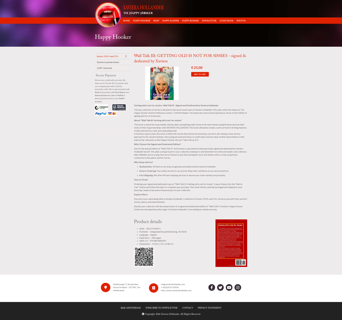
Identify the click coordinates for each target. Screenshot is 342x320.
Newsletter (209, 21)
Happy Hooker (141, 21)
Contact (187, 308)
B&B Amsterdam (131, 308)
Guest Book (226, 21)
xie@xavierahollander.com (173, 284)
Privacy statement (209, 308)
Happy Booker (190, 21)
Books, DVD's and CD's (107, 56)
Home (126, 21)
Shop (156, 21)
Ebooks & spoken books (108, 62)
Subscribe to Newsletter (161, 308)
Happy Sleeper (170, 21)
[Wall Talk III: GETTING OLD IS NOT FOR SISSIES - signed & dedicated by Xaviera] (162, 83)
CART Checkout (104, 68)
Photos (241, 21)
